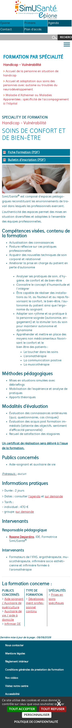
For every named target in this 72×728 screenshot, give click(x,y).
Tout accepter (22, 709)
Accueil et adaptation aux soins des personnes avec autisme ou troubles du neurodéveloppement (30, 85)
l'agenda (34, 496)
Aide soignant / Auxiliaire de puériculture (12, 603)
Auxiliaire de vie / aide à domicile (12, 615)
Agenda (53, 23)
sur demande (54, 496)
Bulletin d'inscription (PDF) (26, 160)
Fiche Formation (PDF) (24, 152)
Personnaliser (36, 714)
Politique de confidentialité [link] (36, 722)
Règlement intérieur (16, 661)
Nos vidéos (11, 678)
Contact (6, 29)
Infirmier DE (12, 624)
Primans (29, 23)
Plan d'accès (32, 29)
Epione (5, 23)
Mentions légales (15, 653)
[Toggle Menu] (67, 44)
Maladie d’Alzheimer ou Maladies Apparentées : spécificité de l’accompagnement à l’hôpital (36, 99)
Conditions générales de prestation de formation (34, 669)
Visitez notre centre (16, 686)
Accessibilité (12, 694)
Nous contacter (14, 645)
